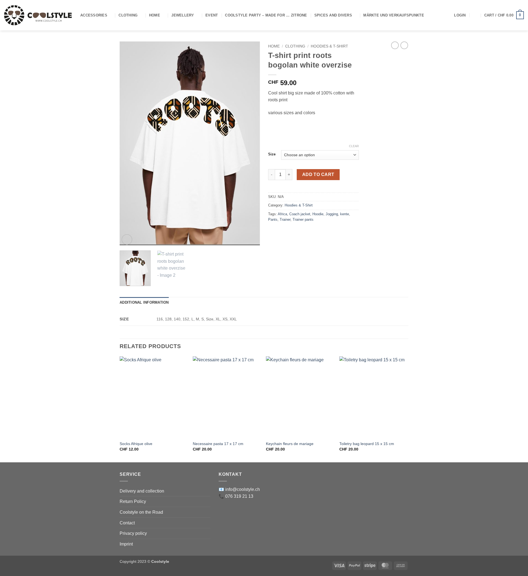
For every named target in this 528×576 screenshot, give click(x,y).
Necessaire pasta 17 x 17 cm (218, 443)
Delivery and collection (142, 491)
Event (211, 15)
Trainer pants (303, 219)
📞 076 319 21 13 (236, 496)
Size (272, 154)
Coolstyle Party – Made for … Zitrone (266, 15)
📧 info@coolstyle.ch (239, 489)
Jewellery (182, 15)
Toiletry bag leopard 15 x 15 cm (366, 443)
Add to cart (318, 174)
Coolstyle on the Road (141, 512)
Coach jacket (299, 214)
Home (154, 15)
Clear (354, 146)
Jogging (332, 214)
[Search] (475, 15)
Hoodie (317, 214)
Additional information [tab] (144, 302)
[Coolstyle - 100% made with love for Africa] (38, 15)
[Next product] (395, 45)
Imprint (126, 544)
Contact (127, 523)
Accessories (93, 15)
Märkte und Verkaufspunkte (393, 15)
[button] (460, 15)
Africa (282, 214)
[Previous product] (404, 45)
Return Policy (133, 501)
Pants (272, 219)
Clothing (128, 15)
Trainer (285, 219)
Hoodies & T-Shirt (329, 46)
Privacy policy (133, 533)
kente (344, 214)
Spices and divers (333, 15)
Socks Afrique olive (136, 443)
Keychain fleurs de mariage (290, 443)
